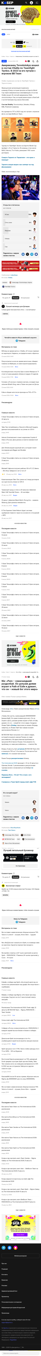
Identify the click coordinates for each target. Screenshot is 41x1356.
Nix (12, 709)
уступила (21, 749)
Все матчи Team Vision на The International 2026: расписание (19, 1108)
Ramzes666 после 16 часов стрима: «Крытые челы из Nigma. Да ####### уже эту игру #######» (20, 1077)
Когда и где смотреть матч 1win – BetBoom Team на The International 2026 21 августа (20, 1170)
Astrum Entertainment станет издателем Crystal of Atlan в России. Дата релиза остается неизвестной (20, 438)
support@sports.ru (7, 1322)
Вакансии (5, 1280)
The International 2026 (9, 763)
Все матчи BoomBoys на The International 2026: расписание (18, 1118)
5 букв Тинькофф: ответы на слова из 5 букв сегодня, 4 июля (20, 595)
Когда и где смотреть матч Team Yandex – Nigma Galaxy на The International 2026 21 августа (19, 1159)
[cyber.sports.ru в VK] (10, 1248)
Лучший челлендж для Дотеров (17, 306)
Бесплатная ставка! (13, 886)
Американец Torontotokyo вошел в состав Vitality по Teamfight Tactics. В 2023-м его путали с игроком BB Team (27, 56)
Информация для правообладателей (13, 1307)
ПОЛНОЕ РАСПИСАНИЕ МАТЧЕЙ (20, 51)
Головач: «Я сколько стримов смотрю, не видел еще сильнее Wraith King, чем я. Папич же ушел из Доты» (20, 383)
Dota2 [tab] (8, 34)
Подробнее (13, 1340)
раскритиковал (17, 758)
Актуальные (25, 298)
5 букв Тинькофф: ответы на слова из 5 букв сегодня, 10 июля (20, 544)
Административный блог (9, 1291)
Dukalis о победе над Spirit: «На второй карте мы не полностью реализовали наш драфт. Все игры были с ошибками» (20, 984)
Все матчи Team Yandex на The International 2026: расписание (19, 1128)
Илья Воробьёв (15, 827)
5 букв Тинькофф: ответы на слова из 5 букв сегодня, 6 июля (20, 575)
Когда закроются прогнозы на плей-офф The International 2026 (17, 1180)
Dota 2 (7, 672)
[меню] (37, 3)
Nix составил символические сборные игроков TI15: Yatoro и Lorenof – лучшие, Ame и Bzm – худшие (20, 933)
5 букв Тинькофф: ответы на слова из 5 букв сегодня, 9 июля (20, 554)
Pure (37, 709)
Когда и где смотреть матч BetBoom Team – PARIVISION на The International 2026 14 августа (18, 1200)
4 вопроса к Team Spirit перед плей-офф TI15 (19, 782)
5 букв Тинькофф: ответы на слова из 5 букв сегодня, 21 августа (20, 459)
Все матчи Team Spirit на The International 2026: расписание (18, 1149)
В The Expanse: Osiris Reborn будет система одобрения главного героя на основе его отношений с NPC (20, 512)
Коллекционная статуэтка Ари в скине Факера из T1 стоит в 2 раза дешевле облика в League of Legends (20, 373)
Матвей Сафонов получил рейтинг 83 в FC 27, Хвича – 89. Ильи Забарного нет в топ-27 (20, 469)
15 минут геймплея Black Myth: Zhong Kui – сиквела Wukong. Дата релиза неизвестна (20, 501)
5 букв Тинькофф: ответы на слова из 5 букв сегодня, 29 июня (20, 606)
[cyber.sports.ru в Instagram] (16, 1248)
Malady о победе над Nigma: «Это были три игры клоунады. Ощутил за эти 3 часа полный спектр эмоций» (19, 997)
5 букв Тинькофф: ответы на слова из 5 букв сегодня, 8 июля (20, 565)
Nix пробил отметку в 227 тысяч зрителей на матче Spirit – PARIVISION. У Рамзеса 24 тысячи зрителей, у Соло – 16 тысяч (20, 955)
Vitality (10, 277)
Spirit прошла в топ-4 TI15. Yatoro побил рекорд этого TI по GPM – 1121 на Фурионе (20, 1050)
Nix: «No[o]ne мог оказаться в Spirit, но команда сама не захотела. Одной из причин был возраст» (20, 944)
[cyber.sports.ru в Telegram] (4, 1248)
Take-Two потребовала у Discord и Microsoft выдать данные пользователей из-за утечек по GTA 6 (20, 428)
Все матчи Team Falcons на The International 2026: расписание (19, 1139)
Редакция (5, 1269)
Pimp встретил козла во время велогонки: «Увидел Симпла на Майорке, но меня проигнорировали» (20, 362)
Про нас (4, 1263)
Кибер (3, 56)
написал (5, 754)
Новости (12, 56)
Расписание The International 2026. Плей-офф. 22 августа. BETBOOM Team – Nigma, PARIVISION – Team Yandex (19, 1009)
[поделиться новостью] (37, 61)
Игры (7, 56)
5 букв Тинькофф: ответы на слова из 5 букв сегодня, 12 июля (20, 534)
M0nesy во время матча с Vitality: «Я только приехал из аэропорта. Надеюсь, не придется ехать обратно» (20, 352)
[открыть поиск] (26, 2)
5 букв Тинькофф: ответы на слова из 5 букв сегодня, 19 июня (20, 626)
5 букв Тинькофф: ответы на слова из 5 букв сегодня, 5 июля (20, 585)
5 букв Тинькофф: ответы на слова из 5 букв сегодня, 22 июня (20, 616)
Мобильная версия (20, 1256)
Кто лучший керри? (10, 793)
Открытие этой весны (11, 205)
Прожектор (5, 1296)
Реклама (4, 1285)
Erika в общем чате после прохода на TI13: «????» (19, 392)
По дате (5, 298)
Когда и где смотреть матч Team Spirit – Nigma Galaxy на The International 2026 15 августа (20, 1190)
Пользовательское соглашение (12, 1302)
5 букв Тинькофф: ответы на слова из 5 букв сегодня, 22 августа (20, 418)
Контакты (5, 1274)
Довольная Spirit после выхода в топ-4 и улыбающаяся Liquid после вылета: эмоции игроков (20, 1039)
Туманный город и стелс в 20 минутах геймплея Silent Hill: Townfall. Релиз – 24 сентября (19, 491)
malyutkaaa (14, 275)
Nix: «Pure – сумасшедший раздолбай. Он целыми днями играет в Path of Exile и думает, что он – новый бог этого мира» (27, 672)
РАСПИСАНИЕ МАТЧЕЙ (8, 29)
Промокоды (5, 1313)
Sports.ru (6, 1328)
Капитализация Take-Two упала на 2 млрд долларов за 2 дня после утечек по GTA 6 (20, 480)
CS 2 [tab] (3, 34)
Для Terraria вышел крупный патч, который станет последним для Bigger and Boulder (19, 449)
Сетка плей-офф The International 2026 (15, 1020)
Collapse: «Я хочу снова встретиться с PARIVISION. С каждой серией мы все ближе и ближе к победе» (20, 1029)
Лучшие (15, 298)
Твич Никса (11, 830)
